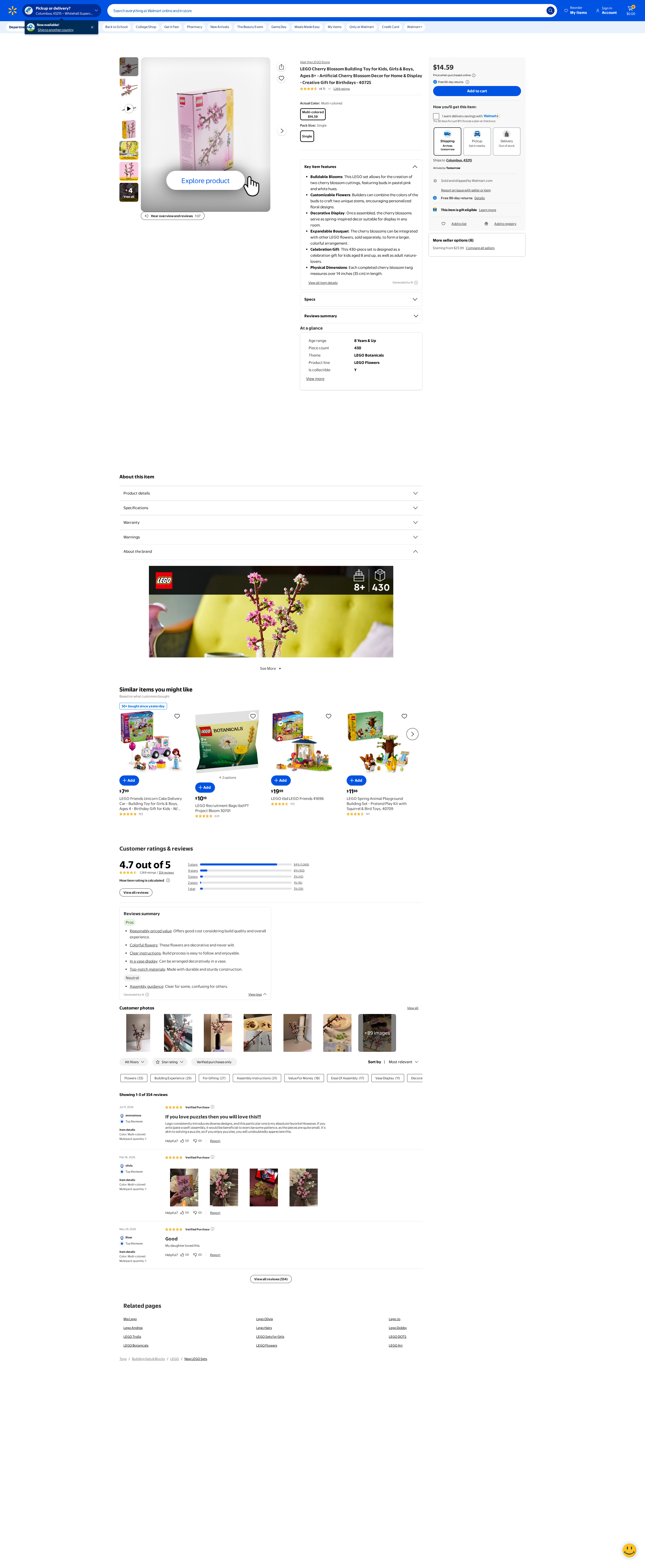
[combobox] (332, 10)
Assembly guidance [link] (146, 986)
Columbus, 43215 (459, 160)
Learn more (487, 210)
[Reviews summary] (329, 89)
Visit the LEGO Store (315, 62)
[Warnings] (415, 537)
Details (479, 198)
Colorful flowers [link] (143, 945)
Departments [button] (19, 27)
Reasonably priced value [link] (151, 931)
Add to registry (505, 224)
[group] (325, 89)
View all (412, 1008)
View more (315, 378)
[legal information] (474, 75)
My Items (334, 27)
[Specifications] (415, 508)
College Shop (146, 27)
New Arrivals (219, 27)
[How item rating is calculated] (168, 880)
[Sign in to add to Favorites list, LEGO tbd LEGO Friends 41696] (329, 716)
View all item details (323, 283)
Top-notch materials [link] (147, 969)
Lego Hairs (264, 1328)
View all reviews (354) (271, 1279)
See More (268, 668)
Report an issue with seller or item (466, 190)
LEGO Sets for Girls (270, 1337)
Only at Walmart (361, 27)
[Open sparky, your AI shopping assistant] (629, 1550)
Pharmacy (194, 27)
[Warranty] (415, 522)
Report (215, 1141)
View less (255, 994)
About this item (136, 477)
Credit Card (390, 27)
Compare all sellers (480, 248)
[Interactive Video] (128, 66)
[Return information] (466, 82)
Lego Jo (394, 1319)
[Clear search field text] (539, 10)
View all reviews (135, 892)
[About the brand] (415, 551)
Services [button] (50, 27)
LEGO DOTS (397, 1337)
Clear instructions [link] (145, 953)
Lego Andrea (133, 1328)
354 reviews (166, 872)
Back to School (116, 27)
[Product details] (415, 493)
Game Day (278, 27)
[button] (576, 10)
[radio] (313, 114)
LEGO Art (396, 1345)
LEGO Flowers (266, 1345)
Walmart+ (414, 27)
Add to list (459, 224)
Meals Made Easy (307, 27)
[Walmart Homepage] (12, 10)
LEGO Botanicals (135, 1345)
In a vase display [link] (143, 961)
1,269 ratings (341, 88)
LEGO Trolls (132, 1337)
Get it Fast (171, 27)
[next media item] (281, 130)
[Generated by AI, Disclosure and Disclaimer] (416, 283)
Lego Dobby (398, 1328)
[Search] (550, 11)
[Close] (93, 27)
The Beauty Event (250, 27)
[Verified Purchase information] (212, 1107)
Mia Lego (130, 1319)
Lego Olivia (264, 1319)
